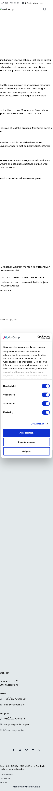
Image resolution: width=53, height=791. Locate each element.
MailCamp (34, 786)
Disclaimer (5, 778)
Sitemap (4, 782)
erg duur (26, 128)
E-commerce (15, 277)
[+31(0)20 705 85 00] (1, 699)
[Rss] (39, 750)
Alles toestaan (26, 433)
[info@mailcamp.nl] (23, 3)
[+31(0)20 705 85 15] (1, 718)
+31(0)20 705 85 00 (15, 699)
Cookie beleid (6, 774)
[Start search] (44, 9)
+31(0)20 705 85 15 (14, 718)
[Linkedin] (20, 750)
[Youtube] (33, 750)
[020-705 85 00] (2, 3)
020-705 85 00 (12, 3)
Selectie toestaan (26, 442)
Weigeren (26, 451)
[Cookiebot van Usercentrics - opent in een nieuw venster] (38, 337)
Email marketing (34, 277)
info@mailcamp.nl (34, 3)
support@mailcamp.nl (16, 724)
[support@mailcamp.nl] (1, 724)
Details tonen (37, 424)
